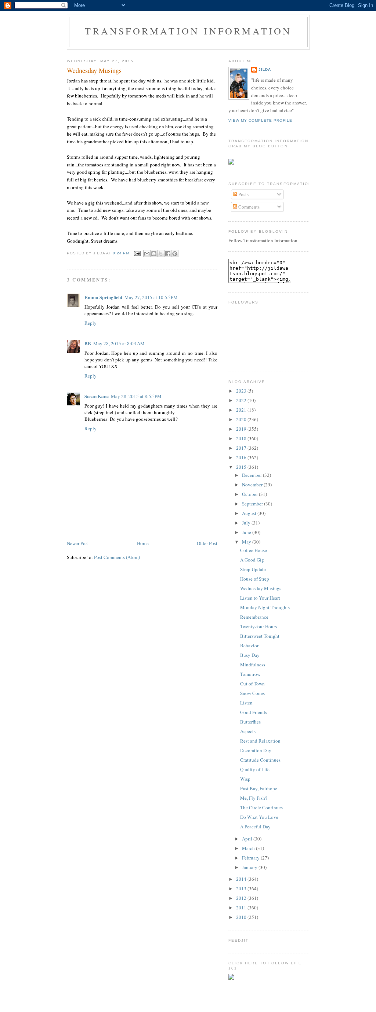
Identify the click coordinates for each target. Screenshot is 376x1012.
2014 (241, 879)
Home (143, 543)
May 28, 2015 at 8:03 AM (119, 343)
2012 (241, 898)
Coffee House (253, 550)
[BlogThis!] (154, 253)
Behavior (249, 645)
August (249, 513)
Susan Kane (96, 396)
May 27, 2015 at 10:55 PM (151, 297)
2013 (241, 888)
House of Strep (254, 578)
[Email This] (147, 253)
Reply (90, 323)
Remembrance (254, 617)
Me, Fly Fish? (253, 798)
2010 (241, 917)
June (247, 532)
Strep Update (253, 569)
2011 (241, 907)
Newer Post (78, 543)
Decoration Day (255, 750)
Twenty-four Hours (258, 626)
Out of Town (252, 683)
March (249, 848)
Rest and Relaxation (260, 740)
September (253, 503)
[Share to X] (160, 253)
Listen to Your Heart (260, 598)
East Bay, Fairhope (258, 788)
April (247, 838)
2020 (241, 419)
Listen (246, 702)
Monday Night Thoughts (265, 607)
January (250, 867)
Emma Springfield (103, 297)
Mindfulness (252, 664)
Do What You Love (259, 817)
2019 (241, 429)
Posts (243, 194)
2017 (241, 448)
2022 (241, 400)
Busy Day (250, 655)
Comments (248, 206)
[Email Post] (137, 253)
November (253, 484)
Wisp (245, 779)
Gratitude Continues (260, 760)
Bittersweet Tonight (259, 636)
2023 (241, 390)
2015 (241, 467)
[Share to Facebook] (167, 253)
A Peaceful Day (255, 826)
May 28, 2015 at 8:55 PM (136, 396)
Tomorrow (250, 674)
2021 (241, 409)
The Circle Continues (261, 807)
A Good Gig (252, 559)
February (251, 857)
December (252, 475)
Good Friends (253, 712)
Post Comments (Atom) (117, 557)
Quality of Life (255, 769)
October (250, 494)
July (247, 522)
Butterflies (250, 721)
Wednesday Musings (94, 70)
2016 (241, 457)
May (247, 541)
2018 (241, 438)
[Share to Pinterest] (174, 253)
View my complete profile (260, 120)
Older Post (207, 543)
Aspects (248, 731)
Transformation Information (188, 31)
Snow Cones (252, 693)
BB (87, 343)
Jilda (264, 69)
